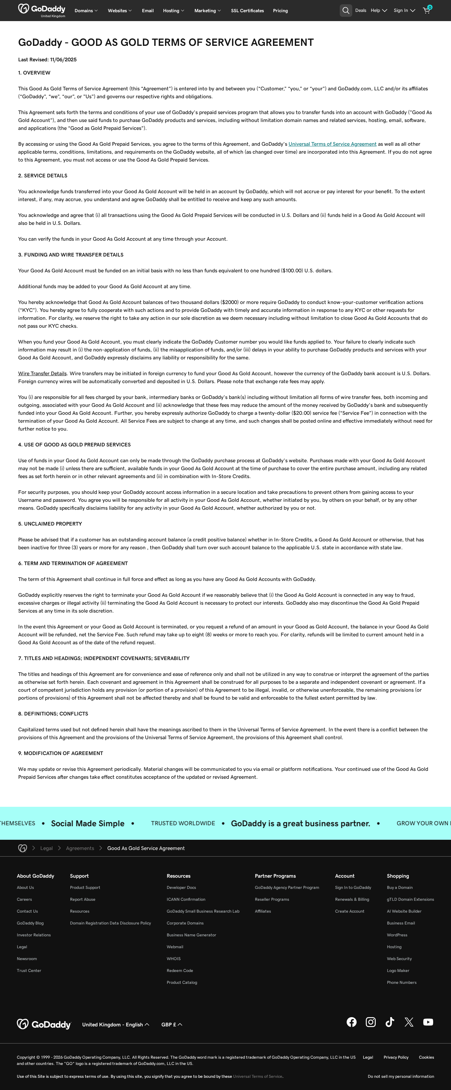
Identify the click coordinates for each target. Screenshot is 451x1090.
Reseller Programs (272, 899)
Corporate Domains (185, 923)
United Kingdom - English (112, 1024)
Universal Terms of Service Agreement (333, 143)
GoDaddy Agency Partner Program (287, 887)
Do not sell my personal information (401, 1076)
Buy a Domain (400, 887)
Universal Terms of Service (257, 1076)
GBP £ (168, 1024)
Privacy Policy (396, 1057)
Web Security (399, 958)
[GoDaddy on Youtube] (428, 1026)
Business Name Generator (191, 935)
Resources (79, 911)
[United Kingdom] (41, 8)
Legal (22, 947)
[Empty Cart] (426, 10)
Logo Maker (398, 970)
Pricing (280, 10)
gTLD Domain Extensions (410, 899)
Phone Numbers (402, 982)
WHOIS (174, 958)
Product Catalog (182, 982)
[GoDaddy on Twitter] (409, 1026)
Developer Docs (181, 887)
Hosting (394, 947)
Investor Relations (34, 935)
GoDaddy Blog (30, 923)
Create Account (349, 911)
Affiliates (263, 911)
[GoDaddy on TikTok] (390, 1026)
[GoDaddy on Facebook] (352, 1026)
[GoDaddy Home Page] (44, 1024)
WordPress (397, 935)
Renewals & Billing (352, 899)
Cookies (426, 1057)
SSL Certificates (247, 10)
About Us (25, 887)
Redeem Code (180, 970)
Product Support (85, 887)
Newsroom (27, 958)
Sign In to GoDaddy (353, 887)
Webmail (175, 947)
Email (148, 10)
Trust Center (29, 970)
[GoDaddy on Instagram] (371, 1026)
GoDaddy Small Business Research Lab (203, 911)
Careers (24, 899)
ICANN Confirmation (186, 899)
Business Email (401, 923)
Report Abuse (82, 899)
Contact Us (27, 911)
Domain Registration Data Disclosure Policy (110, 923)
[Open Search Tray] (346, 10)
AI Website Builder (404, 911)
